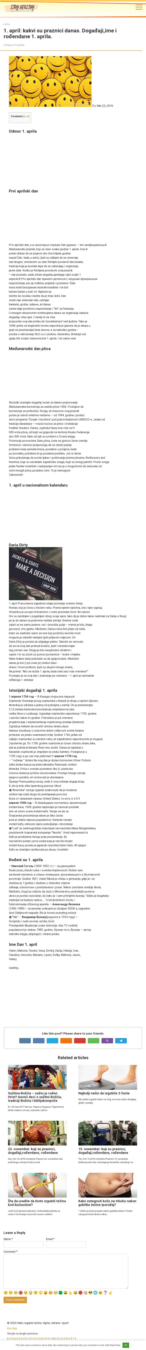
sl (23, 1338)
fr (73, 1338)
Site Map (12, 1328)
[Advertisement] (75, 158)
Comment (10, 1251)
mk (45, 1338)
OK (125, 1345)
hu (27, 1338)
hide (26, 116)
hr (32, 1338)
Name (8, 1239)
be (69, 1338)
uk (64, 1338)
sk (19, 1338)
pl (41, 1338)
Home (7, 24)
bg (14, 1338)
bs (59, 1338)
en (9, 1338)
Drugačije (19, 44)
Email (50, 1239)
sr (55, 1338)
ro (50, 1338)
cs (36, 1338)
